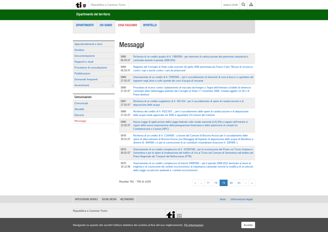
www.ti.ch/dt (230, 4)
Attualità (79, 109)
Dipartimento (85, 25)
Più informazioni (193, 224)
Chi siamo (106, 25)
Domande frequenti (86, 79)
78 (215, 182)
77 (208, 182)
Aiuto (223, 199)
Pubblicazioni (82, 73)
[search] (243, 4)
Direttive (79, 49)
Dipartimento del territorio (93, 14)
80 (231, 182)
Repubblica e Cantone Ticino (108, 4)
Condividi (128, 199)
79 (223, 182)
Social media (109, 199)
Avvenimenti (81, 85)
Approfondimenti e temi (88, 44)
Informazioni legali (242, 199)
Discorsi (79, 114)
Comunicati (81, 103)
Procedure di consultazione (90, 67)
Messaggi (80, 120)
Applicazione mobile (86, 199)
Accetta (248, 224)
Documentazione (84, 55)
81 (239, 182)
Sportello (150, 25)
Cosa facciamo (127, 25)
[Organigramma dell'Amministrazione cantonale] (251, 4)
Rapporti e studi (83, 61)
